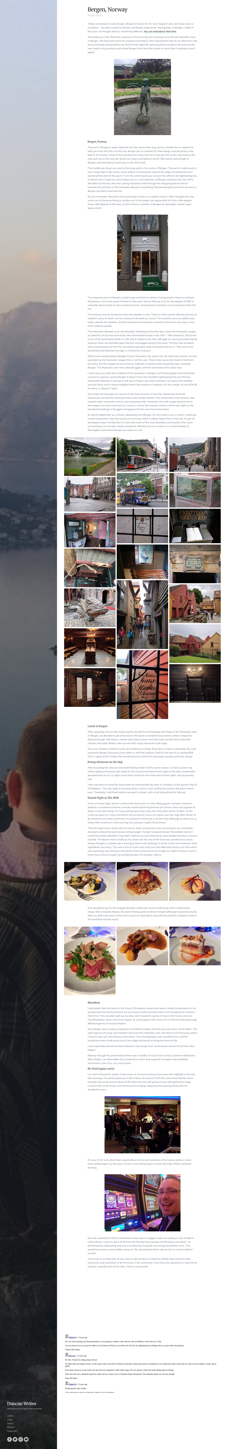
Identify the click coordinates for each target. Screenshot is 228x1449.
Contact (11, 1427)
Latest (10, 1415)
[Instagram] (20, 1439)
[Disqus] (142, 1302)
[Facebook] (9, 1439)
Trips (9, 1419)
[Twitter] (15, 1439)
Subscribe (12, 1431)
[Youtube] (26, 1439)
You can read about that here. (160, 31)
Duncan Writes (21, 1403)
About (10, 1423)
